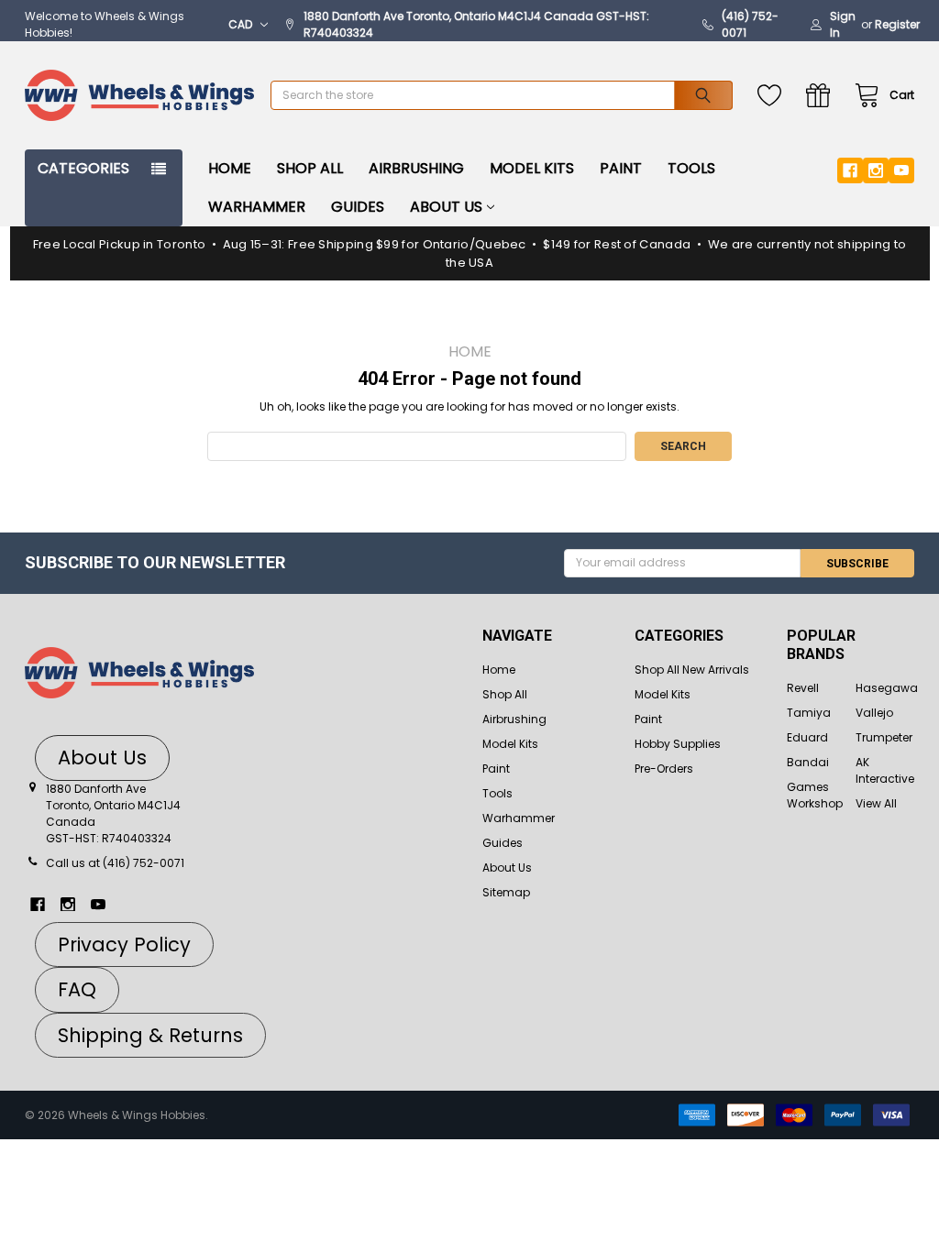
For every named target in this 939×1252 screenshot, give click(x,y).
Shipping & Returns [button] (150, 1035)
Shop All (310, 168)
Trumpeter (884, 737)
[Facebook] (850, 170)
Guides (357, 206)
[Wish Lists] (773, 95)
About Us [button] (102, 757)
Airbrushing (416, 168)
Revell (803, 688)
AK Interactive (885, 770)
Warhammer (256, 206)
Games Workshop (815, 795)
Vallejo (874, 712)
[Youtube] (901, 170)
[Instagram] (876, 170)
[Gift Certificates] (822, 95)
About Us (446, 206)
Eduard (807, 737)
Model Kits (532, 168)
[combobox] (502, 95)
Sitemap (506, 892)
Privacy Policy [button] (124, 944)
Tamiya (809, 712)
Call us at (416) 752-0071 (115, 863)
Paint (621, 168)
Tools (691, 168)
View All (876, 803)
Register (897, 24)
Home (229, 168)
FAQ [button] (77, 989)
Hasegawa (887, 688)
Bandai (808, 762)
